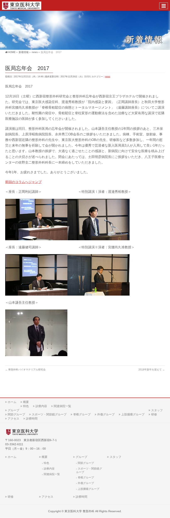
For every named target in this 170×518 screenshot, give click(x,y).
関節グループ (16, 414)
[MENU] (163, 5)
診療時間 (32, 418)
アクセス (13, 418)
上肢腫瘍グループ (132, 414)
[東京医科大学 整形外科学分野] (21, 5)
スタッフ (157, 410)
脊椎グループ (82, 414)
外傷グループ (106, 414)
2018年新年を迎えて (151, 369)
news (107, 76)
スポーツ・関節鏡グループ (49, 414)
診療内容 (41, 406)
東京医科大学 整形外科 (79, 511)
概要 (26, 402)
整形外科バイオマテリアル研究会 (25, 369)
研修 (154, 414)
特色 (26, 406)
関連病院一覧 (62, 406)
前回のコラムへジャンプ (23, 182)
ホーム (12, 402)
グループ (13, 410)
